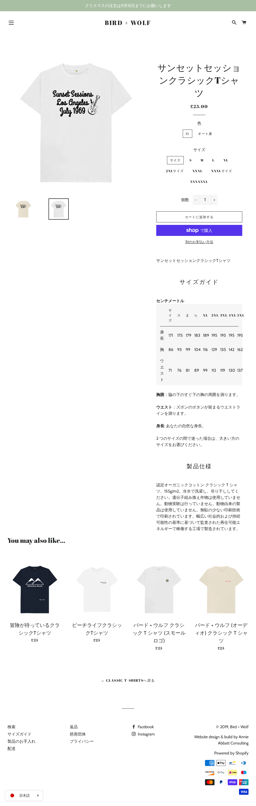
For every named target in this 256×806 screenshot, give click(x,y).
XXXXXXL (199, 181)
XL (226, 160)
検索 (12, 726)
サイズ (199, 149)
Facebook (145, 726)
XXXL (197, 171)
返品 (74, 726)
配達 (12, 748)
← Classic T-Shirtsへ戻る (128, 680)
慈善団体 (78, 734)
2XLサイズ (175, 171)
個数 (185, 199)
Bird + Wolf (128, 23)
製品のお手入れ (22, 741)
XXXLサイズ (221, 171)
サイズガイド (20, 734)
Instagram (146, 734)
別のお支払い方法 (199, 242)
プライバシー (82, 741)
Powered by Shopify (231, 753)
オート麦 (205, 133)
